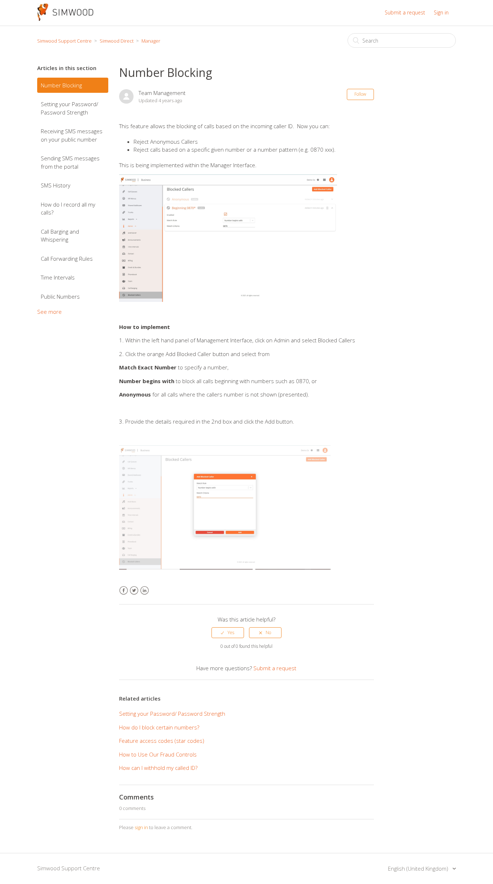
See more (49, 311)
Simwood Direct (117, 41)
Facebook (123, 590)
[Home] (65, 18)
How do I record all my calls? (68, 208)
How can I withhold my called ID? (158, 767)
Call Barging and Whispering (60, 235)
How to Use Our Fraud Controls (158, 754)
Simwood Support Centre (64, 41)
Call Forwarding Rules (67, 258)
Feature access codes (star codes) (161, 740)
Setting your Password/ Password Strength (69, 108)
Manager (150, 41)
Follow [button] (360, 94)
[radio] (227, 632)
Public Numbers (60, 296)
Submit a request (405, 12)
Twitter (134, 590)
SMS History (55, 185)
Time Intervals (58, 277)
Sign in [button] (441, 12)
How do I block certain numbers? (159, 727)
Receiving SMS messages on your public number (71, 135)
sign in (141, 827)
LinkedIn (144, 590)
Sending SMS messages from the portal (70, 162)
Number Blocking (61, 85)
